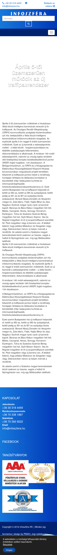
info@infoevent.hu (11, 6)
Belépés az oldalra (49, 5)
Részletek (7, 544)
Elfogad (9, 550)
